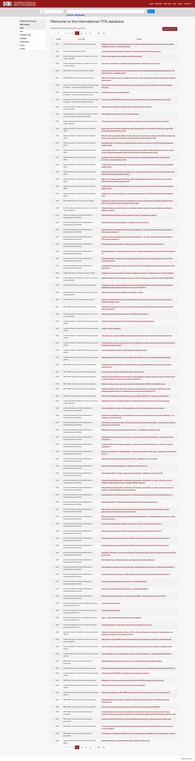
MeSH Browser (80, 15)
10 (73, 33)
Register (33, 21)
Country (22, 49)
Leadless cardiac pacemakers (111, 328)
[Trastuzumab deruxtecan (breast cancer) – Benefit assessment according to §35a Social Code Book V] (136, 538)
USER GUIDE (167, 4)
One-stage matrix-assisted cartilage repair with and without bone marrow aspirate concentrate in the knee (137, 336)
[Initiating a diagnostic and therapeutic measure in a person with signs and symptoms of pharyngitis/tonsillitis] (138, 278)
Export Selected (169, 29)
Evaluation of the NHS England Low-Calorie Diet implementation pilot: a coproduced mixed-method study (136, 719)
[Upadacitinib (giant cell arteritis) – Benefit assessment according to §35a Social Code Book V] (133, 244)
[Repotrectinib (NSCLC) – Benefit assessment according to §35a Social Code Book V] (130, 502)
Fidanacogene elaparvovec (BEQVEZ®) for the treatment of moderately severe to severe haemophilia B (136, 692)
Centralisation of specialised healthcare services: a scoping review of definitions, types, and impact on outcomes (138, 733)
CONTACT (187, 4)
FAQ (174, 4)
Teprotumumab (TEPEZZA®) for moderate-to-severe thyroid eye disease (125, 673)
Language (23, 38)
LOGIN (151, 4)
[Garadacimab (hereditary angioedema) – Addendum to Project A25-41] (125, 222)
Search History (25, 21)
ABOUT (180, 4)
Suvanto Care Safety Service (111, 603)
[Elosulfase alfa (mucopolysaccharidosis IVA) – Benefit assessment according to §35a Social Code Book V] (137, 495)
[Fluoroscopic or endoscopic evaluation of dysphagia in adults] (122, 292)
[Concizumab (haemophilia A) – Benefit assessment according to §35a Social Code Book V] (132, 531)
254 (103, 33)
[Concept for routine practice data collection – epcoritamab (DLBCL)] (124, 581)
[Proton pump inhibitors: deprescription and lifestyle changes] (122, 56)
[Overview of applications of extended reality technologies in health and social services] (131, 63)
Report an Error (187, 759)
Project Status (24, 42)
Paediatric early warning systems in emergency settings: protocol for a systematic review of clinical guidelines (138, 273)
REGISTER (158, 4)
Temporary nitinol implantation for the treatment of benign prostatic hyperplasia (128, 321)
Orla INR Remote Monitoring (111, 610)
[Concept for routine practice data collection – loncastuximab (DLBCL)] (125, 589)
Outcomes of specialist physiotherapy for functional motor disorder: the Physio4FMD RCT (131, 707)
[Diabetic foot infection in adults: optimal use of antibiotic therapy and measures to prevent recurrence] (135, 401)
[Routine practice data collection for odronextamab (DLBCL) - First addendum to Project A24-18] (134, 596)
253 (98, 33)
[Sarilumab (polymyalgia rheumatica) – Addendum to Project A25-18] (124, 466)
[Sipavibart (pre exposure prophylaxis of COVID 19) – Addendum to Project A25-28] (129, 459)
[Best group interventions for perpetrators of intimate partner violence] (125, 314)
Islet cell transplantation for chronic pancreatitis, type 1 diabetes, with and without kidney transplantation (136, 357)
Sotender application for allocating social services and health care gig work (127, 625)
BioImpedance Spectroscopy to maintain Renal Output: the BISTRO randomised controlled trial (133, 680)
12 (81, 33)
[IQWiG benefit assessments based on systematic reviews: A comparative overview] (129, 215)
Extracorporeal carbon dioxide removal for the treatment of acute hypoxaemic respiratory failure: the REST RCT (138, 668)
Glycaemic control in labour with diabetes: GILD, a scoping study (123, 372)
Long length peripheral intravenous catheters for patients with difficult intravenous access (131, 51)
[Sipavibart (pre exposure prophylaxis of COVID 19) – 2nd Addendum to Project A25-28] (131, 430)
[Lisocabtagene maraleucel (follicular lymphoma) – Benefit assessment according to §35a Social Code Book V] (138, 567)
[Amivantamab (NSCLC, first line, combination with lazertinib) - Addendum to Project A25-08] (132, 473)
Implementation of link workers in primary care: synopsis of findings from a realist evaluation (132, 661)
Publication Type (25, 35)
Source (22, 45)
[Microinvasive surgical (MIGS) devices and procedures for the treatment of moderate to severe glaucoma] (136, 639)
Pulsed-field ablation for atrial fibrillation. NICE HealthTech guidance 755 (126, 741)
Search (151, 11)
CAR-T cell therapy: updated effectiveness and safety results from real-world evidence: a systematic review (137, 646)
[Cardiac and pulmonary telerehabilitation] (115, 92)
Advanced (70, 15)
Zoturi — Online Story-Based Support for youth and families (121, 618)
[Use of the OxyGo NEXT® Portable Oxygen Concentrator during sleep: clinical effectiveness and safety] (136, 99)
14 (90, 33)
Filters (22, 28)
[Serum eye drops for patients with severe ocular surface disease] (123, 685)
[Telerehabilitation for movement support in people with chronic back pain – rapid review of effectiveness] (136, 654)
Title (138, 39)
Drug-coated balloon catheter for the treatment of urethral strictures (124, 350)
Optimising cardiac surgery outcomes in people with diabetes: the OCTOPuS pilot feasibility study (133, 384)
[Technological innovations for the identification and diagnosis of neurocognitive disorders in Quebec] (135, 121)
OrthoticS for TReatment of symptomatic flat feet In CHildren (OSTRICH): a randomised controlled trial (135, 396)
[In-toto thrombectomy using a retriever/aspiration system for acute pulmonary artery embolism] (133, 408)
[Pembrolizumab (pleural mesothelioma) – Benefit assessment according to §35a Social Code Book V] (135, 545)
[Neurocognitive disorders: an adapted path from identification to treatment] (127, 107)
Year (21, 31)
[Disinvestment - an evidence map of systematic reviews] (120, 114)
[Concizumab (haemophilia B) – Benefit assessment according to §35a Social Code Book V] (132, 524)
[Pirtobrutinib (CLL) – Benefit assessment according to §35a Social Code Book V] (128, 560)
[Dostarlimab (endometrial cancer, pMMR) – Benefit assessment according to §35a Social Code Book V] (136, 574)
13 (86, 33)
